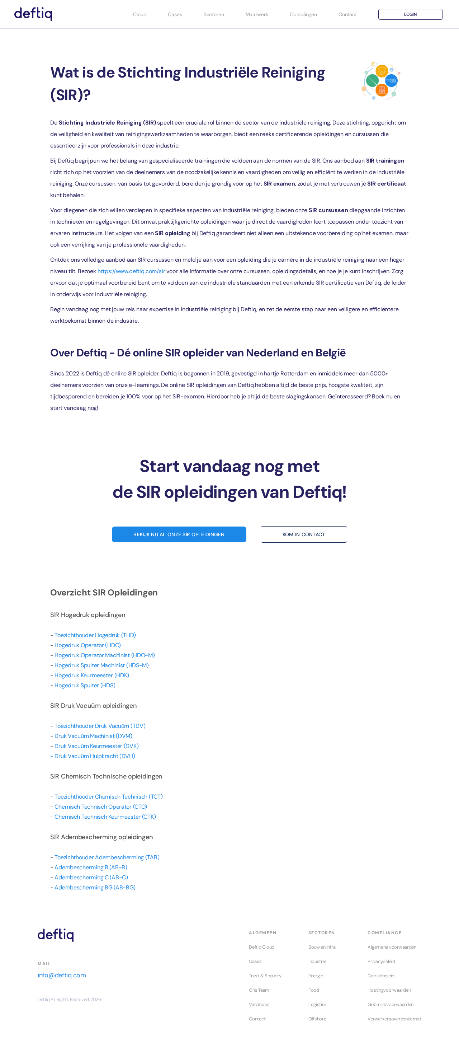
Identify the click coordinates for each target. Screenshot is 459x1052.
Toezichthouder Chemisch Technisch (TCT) (108, 796)
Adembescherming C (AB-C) (91, 877)
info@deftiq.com (62, 975)
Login (410, 14)
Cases (175, 14)
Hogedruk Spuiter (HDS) (85, 685)
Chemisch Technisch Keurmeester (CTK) (105, 816)
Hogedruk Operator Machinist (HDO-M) (105, 655)
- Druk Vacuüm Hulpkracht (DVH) (92, 756)
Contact (348, 14)
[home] (33, 14)
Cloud (139, 14)
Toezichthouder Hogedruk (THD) (95, 635)
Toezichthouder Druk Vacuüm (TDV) (100, 726)
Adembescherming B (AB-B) (91, 867)
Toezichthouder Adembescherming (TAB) (107, 857)
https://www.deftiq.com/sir (131, 271)
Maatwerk (257, 14)
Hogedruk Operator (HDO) (88, 645)
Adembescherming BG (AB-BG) (95, 887)
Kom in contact (304, 534)
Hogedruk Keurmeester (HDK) (92, 675)
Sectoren (214, 14)
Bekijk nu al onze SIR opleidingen (178, 534)
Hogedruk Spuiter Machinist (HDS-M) (101, 665)
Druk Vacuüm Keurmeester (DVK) (96, 746)
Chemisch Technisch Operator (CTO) (101, 806)
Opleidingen (303, 14)
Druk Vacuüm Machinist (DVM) (93, 736)
